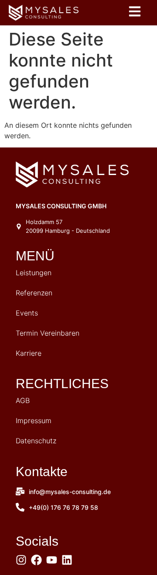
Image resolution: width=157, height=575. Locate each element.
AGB (23, 400)
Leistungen (33, 272)
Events (27, 313)
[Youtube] (51, 559)
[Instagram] (21, 559)
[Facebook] (36, 559)
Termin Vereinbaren (47, 333)
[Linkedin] (66, 559)
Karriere (28, 353)
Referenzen (34, 292)
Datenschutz (36, 440)
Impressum (33, 420)
